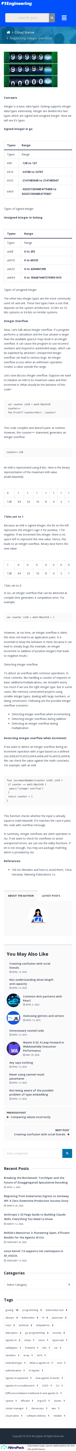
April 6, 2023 (32, 1004)
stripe (29, 1340)
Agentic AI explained (18, 1378)
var (57, 1347)
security (58, 1332)
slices (43, 1340)
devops (11, 1317)
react (10, 1325)
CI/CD (47, 1385)
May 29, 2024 (32, 1054)
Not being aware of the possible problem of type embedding (31, 1092)
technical (25, 1325)
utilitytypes (13, 1347)
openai (11, 1400)
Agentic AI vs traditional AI (21, 1385)
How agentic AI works (49, 1378)
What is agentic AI (41, 1362)
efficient (27, 1400)
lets (46, 1347)
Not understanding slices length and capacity (31, 982)
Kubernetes (30, 1317)
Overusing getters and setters (43, 1016)
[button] (64, 18)
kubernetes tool (56, 1310)
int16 (41, 1355)
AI (45, 1317)
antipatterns (44, 1325)
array (28, 1355)
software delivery (38, 1415)
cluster (59, 1400)
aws (55, 1408)
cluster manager (16, 1408)
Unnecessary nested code (26, 1030)
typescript (59, 1340)
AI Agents (36, 1370)
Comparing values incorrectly (31, 1117)
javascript (59, 1317)
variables (12, 1355)
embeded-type (15, 1362)
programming (32, 1310)
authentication (15, 1370)
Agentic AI (12, 1340)
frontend (31, 1347)
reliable (59, 1415)
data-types (13, 1332)
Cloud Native (24, 32)
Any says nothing (21, 1062)
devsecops (39, 1408)
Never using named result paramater (26, 1076)
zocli (61, 1362)
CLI (59, 1385)
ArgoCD (43, 1400)
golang (11, 1310)
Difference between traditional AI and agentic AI (33, 1393)
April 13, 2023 (19, 971)
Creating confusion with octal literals (29, 965)
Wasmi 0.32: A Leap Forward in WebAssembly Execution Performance (43, 1046)
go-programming (36, 1332)
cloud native (13, 1415)
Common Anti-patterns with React (42, 998)
